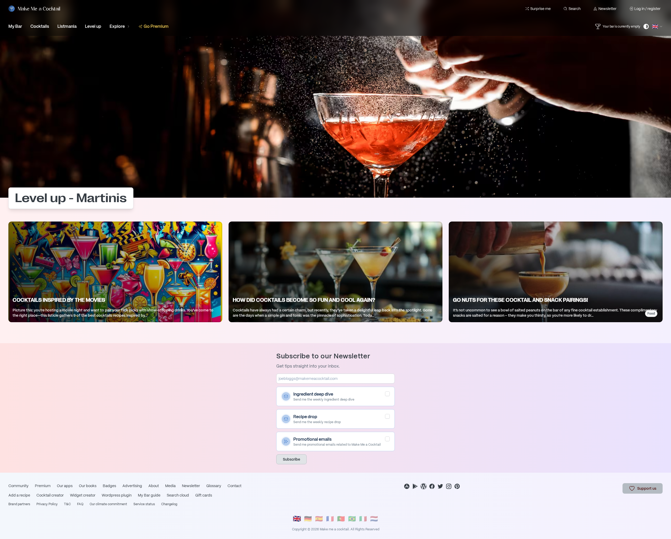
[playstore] (415, 486)
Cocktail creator (50, 495)
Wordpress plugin (117, 495)
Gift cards (203, 495)
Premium (43, 485)
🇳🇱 (374, 519)
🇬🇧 (297, 518)
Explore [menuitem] (117, 26)
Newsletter (607, 8)
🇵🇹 (341, 519)
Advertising (132, 485)
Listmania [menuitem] (67, 26)
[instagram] (449, 486)
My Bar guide (149, 495)
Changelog (169, 504)
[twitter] (440, 486)
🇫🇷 (330, 519)
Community (18, 485)
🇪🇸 (319, 519)
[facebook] (432, 486)
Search (575, 8)
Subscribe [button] (291, 459)
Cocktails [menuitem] (39, 26)
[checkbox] (387, 393)
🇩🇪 (308, 519)
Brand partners (19, 504)
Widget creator (82, 495)
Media (170, 485)
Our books (87, 485)
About (153, 485)
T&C (67, 504)
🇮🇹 (363, 519)
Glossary (213, 485)
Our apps (65, 485)
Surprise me (540, 8)
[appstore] (407, 486)
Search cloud (178, 495)
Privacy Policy (47, 504)
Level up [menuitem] (93, 26)
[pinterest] (457, 486)
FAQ (80, 504)
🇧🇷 (352, 519)
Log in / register (647, 8)
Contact (234, 485)
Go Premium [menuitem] (156, 26)
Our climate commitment (108, 504)
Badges (109, 485)
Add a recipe (19, 495)
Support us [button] (646, 488)
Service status (144, 504)
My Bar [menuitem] (15, 26)
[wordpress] (423, 486)
